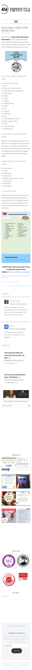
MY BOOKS (24, 401)
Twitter (17, 272)
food (8, 277)
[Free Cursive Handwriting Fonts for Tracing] (9, 482)
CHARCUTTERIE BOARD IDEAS (15, 260)
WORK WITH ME (15, 401)
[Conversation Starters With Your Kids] (23, 517)
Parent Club (16, 9)
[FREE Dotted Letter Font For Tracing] (9, 465)
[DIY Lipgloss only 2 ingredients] (9, 517)
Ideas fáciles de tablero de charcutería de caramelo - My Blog (14, 355)
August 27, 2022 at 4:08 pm (18, 329)
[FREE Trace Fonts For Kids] (23, 465)
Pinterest (11, 272)
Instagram (24, 272)
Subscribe (17, 651)
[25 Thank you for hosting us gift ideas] (9, 499)
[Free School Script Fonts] (23, 499)
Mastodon (5, 596)
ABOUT (6, 401)
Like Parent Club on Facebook (16, 626)
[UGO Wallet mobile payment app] (23, 482)
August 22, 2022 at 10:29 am (18, 304)
